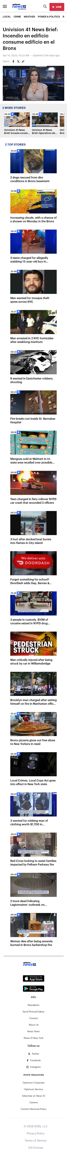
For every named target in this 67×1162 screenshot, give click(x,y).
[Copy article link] (23, 61)
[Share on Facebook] (13, 61)
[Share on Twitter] (18, 61)
